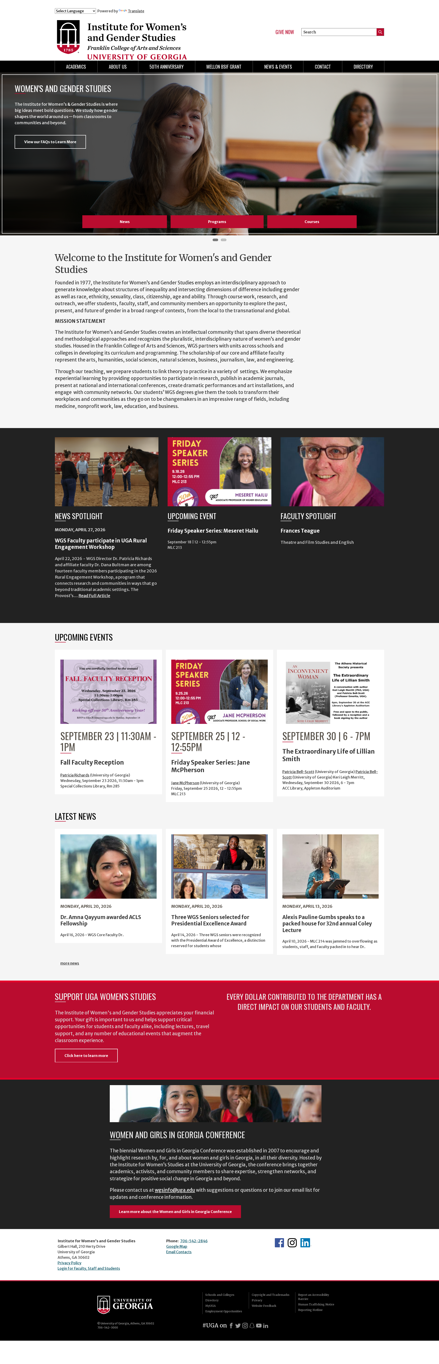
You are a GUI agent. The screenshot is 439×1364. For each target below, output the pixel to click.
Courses (312, 221)
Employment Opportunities (223, 1311)
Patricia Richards (74, 775)
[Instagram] (245, 1325)
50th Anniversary (167, 66)
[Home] (146, 34)
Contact (323, 66)
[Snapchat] (252, 1325)
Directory (363, 66)
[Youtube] (259, 1325)
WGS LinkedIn (305, 1242)
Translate (136, 11)
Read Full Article (94, 595)
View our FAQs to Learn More (50, 142)
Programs (217, 221)
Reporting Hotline (310, 1310)
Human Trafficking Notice (316, 1304)
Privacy (257, 1300)
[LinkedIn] (265, 1325)
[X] (238, 1325)
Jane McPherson (185, 783)
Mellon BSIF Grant (223, 66)
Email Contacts (179, 1252)
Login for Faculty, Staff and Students (89, 1268)
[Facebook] (231, 1325)
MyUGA (210, 1305)
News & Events (278, 66)
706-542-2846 (194, 1241)
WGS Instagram (292, 1242)
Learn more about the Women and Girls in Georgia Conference (175, 1211)
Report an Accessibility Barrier (313, 1297)
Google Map (176, 1246)
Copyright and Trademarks (270, 1295)
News (125, 221)
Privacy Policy (69, 1263)
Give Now (285, 32)
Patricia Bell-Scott (298, 771)
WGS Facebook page (279, 1242)
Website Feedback (264, 1305)
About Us (118, 66)
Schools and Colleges (219, 1295)
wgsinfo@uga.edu (175, 1190)
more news (69, 963)
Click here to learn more (86, 1055)
